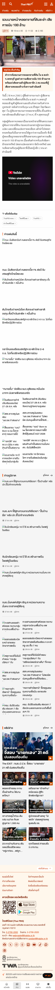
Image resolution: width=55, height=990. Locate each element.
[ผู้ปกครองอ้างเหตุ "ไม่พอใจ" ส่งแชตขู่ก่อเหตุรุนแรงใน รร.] (41, 806)
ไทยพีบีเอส (23, 218)
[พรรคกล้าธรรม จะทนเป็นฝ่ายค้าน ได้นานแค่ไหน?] (14, 778)
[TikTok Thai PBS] (40, 944)
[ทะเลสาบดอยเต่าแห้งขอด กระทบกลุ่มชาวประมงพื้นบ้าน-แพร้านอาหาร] (11, 626)
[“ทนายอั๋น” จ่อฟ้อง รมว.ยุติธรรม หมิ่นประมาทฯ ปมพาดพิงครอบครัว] (27, 371)
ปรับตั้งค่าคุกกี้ (33, 890)
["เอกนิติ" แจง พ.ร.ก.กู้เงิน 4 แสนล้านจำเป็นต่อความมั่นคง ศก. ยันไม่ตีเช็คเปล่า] (11, 445)
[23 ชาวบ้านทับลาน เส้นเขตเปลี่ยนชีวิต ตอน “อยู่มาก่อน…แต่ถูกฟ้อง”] (14, 834)
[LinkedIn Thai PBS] (4, 950)
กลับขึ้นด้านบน (43, 868)
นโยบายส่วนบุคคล (9, 885)
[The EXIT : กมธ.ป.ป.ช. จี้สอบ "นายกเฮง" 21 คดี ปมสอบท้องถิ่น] (27, 746)
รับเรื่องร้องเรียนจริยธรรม (38, 885)
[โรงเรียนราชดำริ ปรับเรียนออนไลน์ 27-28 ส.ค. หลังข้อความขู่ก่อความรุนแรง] (11, 403)
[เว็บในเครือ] (3, 4)
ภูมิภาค (5, 31)
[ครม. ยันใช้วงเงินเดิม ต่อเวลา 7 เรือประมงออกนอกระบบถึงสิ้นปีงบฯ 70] (11, 709)
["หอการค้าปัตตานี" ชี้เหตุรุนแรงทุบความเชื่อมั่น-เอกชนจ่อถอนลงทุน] (11, 692)
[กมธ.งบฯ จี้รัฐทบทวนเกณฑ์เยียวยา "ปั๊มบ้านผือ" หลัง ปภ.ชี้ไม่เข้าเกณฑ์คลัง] (27, 494)
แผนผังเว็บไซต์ (7, 876)
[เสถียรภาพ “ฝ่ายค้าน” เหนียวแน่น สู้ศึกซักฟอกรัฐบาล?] (41, 778)
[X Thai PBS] (10, 944)
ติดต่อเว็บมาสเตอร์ (35, 881)
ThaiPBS (36, 218)
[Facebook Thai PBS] (4, 944)
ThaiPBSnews (9, 218)
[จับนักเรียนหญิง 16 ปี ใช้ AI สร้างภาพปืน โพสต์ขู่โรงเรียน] (27, 539)
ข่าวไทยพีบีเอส (9, 223)
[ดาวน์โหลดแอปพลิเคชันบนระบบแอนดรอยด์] (26, 912)
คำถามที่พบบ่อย (8, 881)
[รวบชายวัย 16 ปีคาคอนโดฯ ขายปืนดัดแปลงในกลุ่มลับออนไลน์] (11, 458)
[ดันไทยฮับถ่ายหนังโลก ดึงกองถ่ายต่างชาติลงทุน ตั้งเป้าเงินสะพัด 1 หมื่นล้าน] (27, 292)
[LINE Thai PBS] (28, 944)
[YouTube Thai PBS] (34, 944)
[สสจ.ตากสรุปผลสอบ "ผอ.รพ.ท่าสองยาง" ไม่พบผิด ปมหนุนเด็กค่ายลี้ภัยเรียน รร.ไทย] (11, 417)
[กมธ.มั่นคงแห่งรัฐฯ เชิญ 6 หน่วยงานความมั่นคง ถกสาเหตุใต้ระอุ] (27, 585)
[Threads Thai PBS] (22, 944)
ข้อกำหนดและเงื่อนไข (36, 876)
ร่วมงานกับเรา (7, 890)
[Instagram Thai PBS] (16, 944)
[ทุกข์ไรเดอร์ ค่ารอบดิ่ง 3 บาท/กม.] (41, 834)
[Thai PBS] (27, 4)
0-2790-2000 (12, 932)
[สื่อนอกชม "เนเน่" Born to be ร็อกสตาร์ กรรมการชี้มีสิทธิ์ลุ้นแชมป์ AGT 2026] (11, 431)
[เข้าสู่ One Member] (51, 4)
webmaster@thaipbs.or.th (24, 935)
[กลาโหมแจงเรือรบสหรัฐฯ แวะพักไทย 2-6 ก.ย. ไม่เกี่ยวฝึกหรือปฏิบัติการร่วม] (27, 332)
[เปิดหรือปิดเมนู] (46, 4)
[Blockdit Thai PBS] (46, 944)
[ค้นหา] (10, 4)
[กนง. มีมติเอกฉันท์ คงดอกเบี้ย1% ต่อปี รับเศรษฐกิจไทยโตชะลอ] (27, 252)
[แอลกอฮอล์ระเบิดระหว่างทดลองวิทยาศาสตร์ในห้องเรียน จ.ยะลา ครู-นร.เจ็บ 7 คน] (11, 643)
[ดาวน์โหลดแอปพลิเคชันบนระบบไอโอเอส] (26, 904)
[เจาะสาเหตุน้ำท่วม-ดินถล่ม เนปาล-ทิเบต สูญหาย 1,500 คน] (14, 806)
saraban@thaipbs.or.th (38, 938)
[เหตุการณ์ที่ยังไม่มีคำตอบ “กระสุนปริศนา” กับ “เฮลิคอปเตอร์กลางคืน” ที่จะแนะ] (11, 659)
